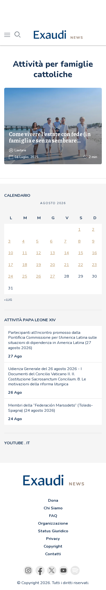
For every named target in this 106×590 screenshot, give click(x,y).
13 (52, 253)
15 (80, 253)
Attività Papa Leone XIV (30, 320)
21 (66, 265)
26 (38, 276)
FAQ (53, 515)
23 (94, 265)
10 (10, 253)
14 (66, 253)
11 (24, 253)
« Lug (8, 300)
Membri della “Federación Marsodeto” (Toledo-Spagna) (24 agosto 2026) (50, 407)
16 (94, 253)
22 (80, 265)
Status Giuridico (53, 531)
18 (24, 265)
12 (38, 253)
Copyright (53, 546)
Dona (53, 500)
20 (52, 265)
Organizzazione (53, 523)
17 (10, 265)
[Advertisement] (53, 12)
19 (38, 265)
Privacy (53, 538)
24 (10, 276)
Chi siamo (53, 508)
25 (24, 276)
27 (52, 276)
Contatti (53, 554)
